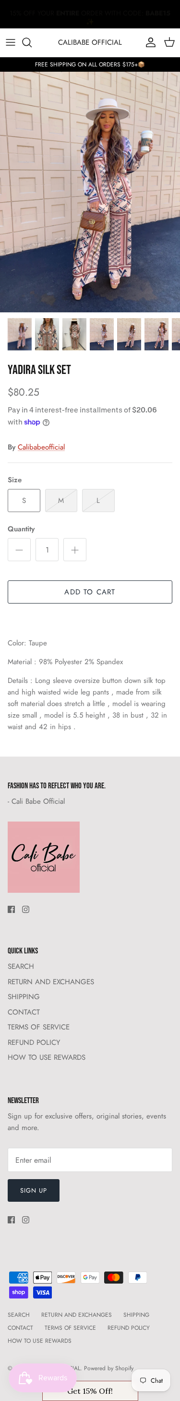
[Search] (31, 42)
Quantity (21, 529)
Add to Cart (89, 592)
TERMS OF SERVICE (39, 1027)
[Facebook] (11, 909)
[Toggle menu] (10, 42)
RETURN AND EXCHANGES (51, 982)
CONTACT (24, 1012)
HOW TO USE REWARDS (46, 1057)
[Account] (148, 42)
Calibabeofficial (41, 447)
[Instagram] (25, 909)
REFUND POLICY (34, 1042)
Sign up (33, 1190)
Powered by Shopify (108, 1368)
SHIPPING (24, 996)
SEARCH (21, 966)
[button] (90, 1391)
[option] (90, 192)
